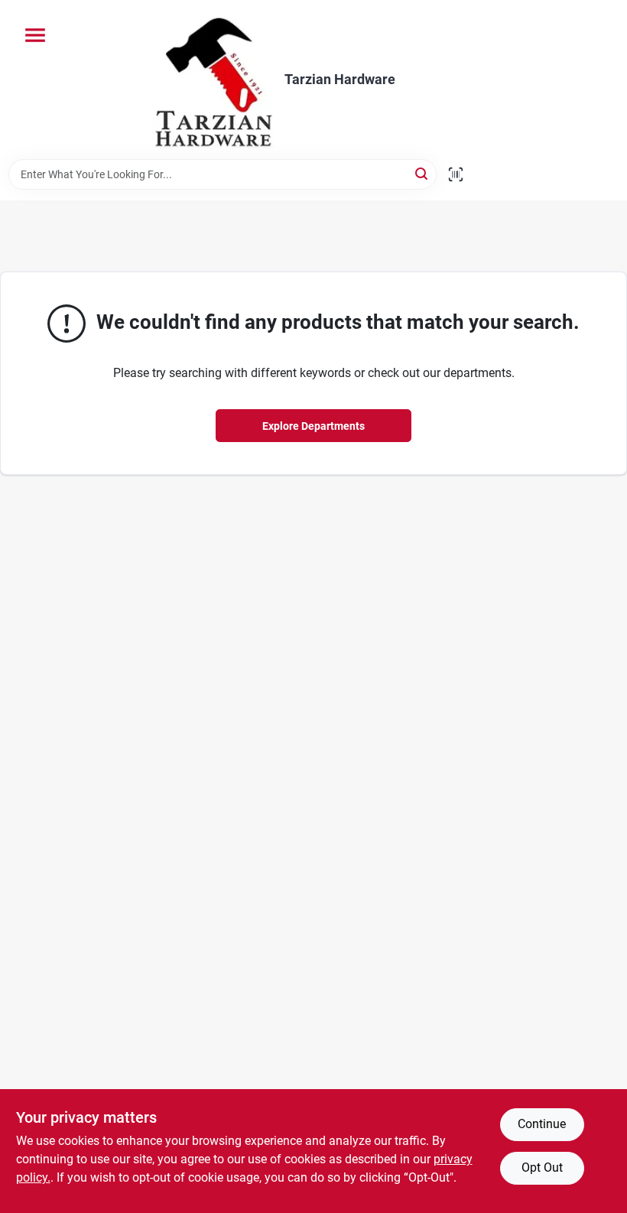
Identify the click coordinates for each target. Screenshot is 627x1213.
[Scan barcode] (456, 174)
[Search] (422, 173)
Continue (542, 1124)
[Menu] (35, 35)
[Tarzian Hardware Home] (213, 79)
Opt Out (542, 1167)
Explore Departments (313, 426)
